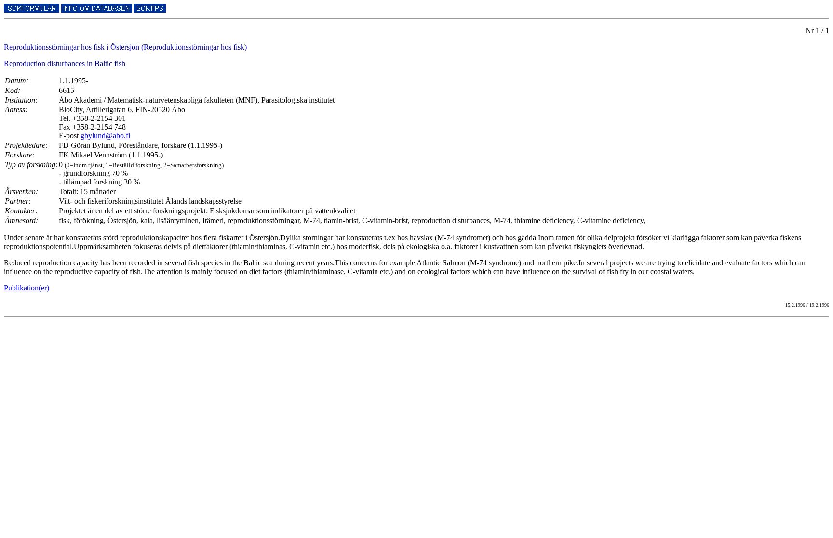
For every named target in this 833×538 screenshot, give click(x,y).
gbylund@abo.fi (105, 135)
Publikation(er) (26, 288)
